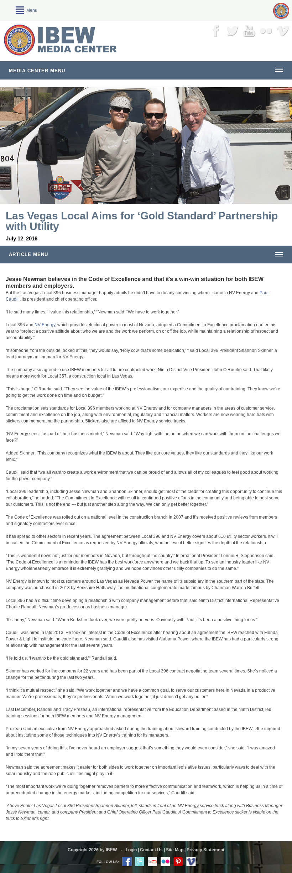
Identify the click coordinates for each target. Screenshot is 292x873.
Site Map (174, 849)
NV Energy (45, 324)
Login (131, 849)
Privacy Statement (205, 849)
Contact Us (151, 849)
